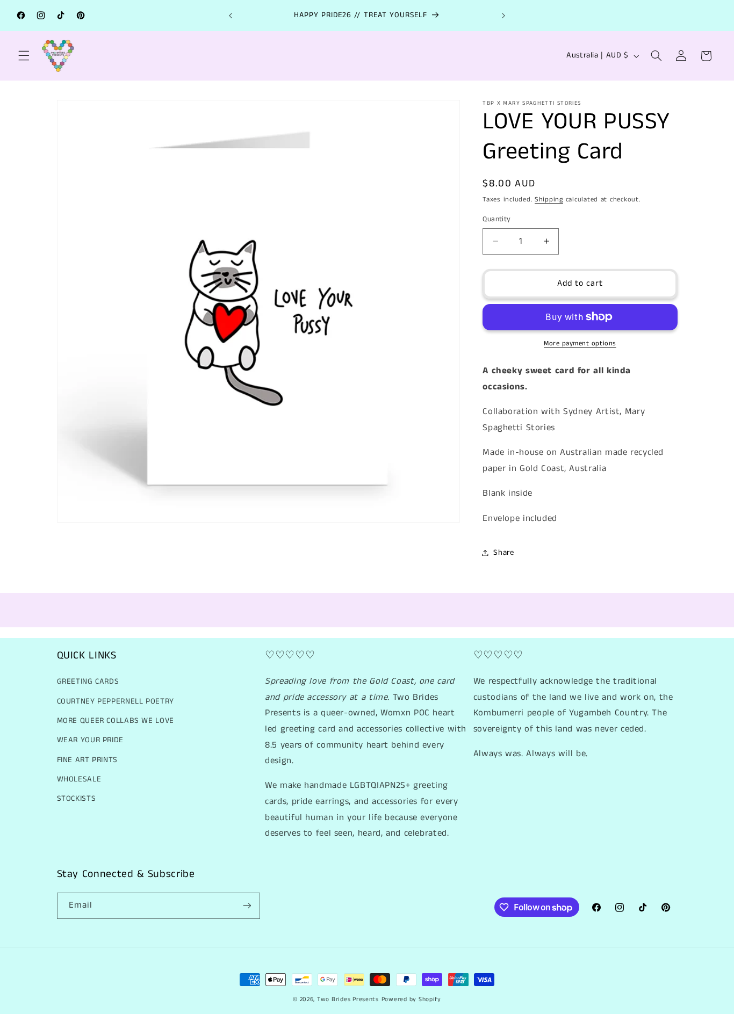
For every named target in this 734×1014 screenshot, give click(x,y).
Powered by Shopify (411, 999)
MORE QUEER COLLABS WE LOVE (115, 720)
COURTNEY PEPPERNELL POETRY (115, 701)
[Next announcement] (503, 15)
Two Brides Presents (348, 999)
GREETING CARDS (88, 681)
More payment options (580, 343)
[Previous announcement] (230, 15)
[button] (23, 56)
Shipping (549, 199)
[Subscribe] (246, 906)
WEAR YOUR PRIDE (90, 740)
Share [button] (503, 552)
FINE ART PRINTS (87, 760)
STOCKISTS (76, 798)
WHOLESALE (79, 779)
